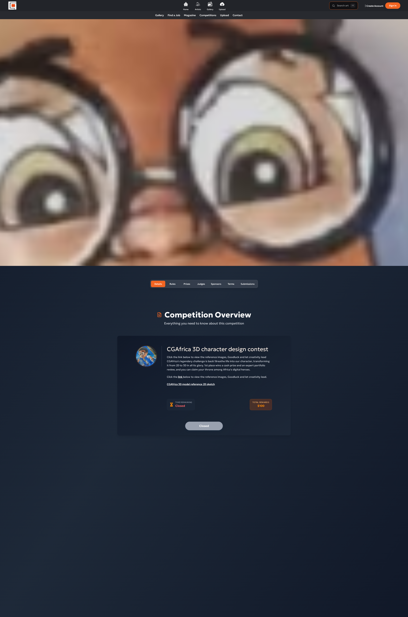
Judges (201, 283)
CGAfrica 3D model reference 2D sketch (191, 384)
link (180, 376)
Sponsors (216, 283)
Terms (231, 283)
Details (158, 283)
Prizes (187, 283)
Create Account (374, 5)
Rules (172, 283)
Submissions (248, 283)
